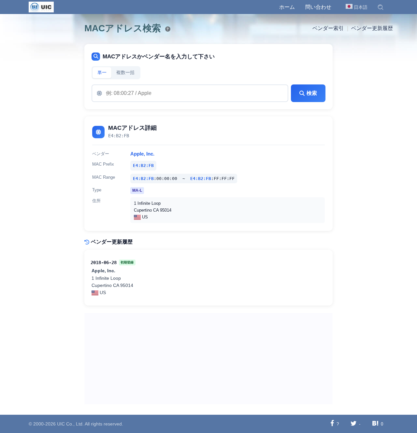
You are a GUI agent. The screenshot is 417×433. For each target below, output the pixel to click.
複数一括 (125, 72)
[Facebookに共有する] (332, 423)
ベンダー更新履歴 (372, 28)
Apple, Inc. (142, 154)
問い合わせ (318, 7)
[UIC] (41, 6)
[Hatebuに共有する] (375, 423)
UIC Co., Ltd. (70, 423)
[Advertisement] (208, 358)
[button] (380, 7)
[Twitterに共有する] (354, 423)
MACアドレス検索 (122, 28)
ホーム (287, 7)
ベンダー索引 (328, 28)
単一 (102, 72)
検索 (312, 93)
